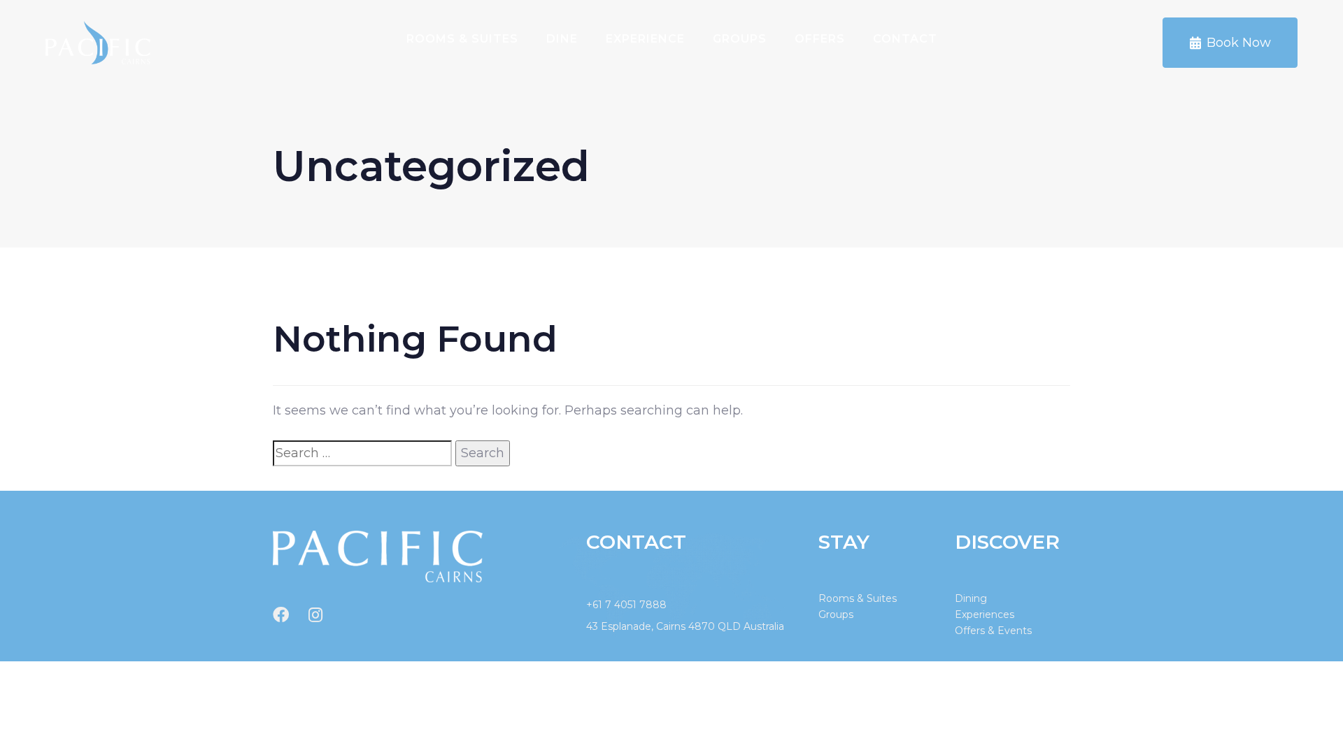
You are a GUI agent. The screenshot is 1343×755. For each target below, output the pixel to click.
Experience (645, 38)
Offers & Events (993, 630)
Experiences (984, 614)
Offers (820, 38)
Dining (971, 598)
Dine (562, 38)
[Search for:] (362, 453)
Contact (905, 38)
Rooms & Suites (462, 38)
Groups (740, 38)
